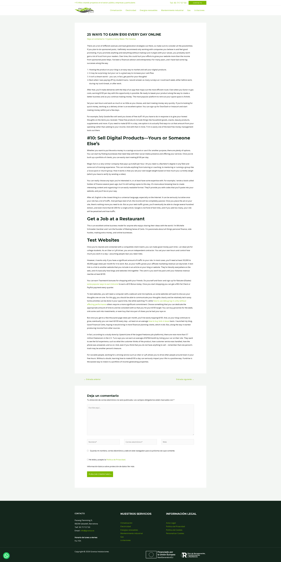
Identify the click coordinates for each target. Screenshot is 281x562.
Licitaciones (199, 10)
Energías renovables (148, 10)
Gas (189, 10)
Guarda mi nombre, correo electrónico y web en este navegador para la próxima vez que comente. (132, 450)
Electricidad (131, 10)
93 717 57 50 (180, 2)
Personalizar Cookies (175, 533)
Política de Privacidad (115, 459)
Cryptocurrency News (115, 39)
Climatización (116, 10)
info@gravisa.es (87, 530)
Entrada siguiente (185, 379)
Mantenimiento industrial (172, 10)
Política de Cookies (174, 530)
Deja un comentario (95, 39)
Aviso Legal (171, 523)
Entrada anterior (92, 379)
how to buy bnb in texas (159, 321)
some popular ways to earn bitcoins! (103, 284)
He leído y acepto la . (107, 459)
